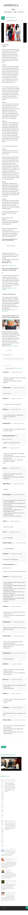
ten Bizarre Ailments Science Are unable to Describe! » (13, 359)
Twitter (5, 365)
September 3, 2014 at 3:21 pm (15, 447)
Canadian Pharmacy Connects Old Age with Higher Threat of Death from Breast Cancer (10, 781)
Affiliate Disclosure (8, 12)
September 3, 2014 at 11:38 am (19, 387)
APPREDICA (11, 5)
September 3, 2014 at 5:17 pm (15, 532)
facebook (3, 365)
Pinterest (9, 365)
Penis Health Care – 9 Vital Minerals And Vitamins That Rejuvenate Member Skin (10, 893)
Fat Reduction (10, 17)
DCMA (15, 12)
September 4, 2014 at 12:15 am (16, 693)
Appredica (4, 908)
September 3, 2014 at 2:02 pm (19, 423)
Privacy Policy (21, 12)
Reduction (10, 350)
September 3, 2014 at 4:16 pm (15, 468)
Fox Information (14, 346)
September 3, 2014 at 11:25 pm (17, 679)
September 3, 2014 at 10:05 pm (20, 653)
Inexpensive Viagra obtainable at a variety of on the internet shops (10, 881)
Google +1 (7, 365)
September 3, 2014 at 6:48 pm (7, 567)
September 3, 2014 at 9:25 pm (19, 635)
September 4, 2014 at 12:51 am (20, 719)
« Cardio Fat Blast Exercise (7, 354)
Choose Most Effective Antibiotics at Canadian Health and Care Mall (10, 859)
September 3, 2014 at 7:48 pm (17, 576)
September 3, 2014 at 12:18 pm (16, 398)
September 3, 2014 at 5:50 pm (21, 542)
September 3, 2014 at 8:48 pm (19, 621)
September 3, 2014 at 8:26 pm (16, 606)
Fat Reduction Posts (11, 265)
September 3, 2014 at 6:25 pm (17, 553)
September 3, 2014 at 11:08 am (17, 372)
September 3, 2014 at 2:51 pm (7, 439)
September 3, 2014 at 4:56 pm (15, 521)
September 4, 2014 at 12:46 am (17, 707)
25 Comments (13, 21)
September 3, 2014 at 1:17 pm (16, 409)
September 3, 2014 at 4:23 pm (18, 483)
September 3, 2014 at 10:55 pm (17, 663)
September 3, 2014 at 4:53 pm (20, 494)
